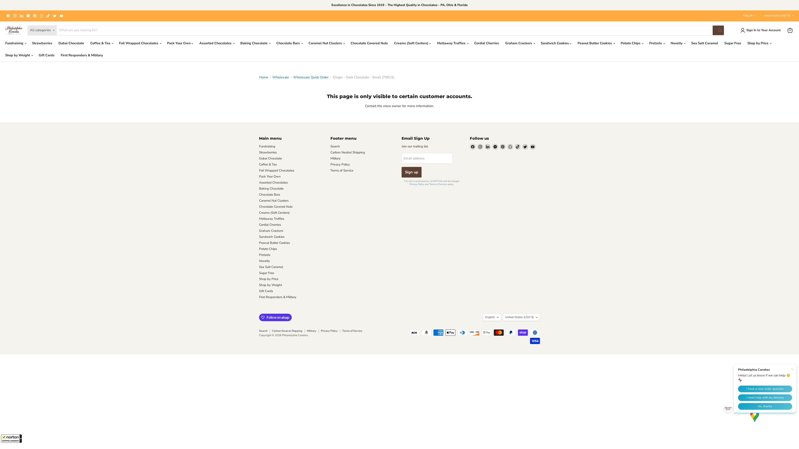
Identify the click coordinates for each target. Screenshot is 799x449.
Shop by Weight (18, 55)
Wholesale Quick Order (311, 77)
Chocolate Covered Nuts (369, 43)
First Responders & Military (82, 55)
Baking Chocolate (254, 43)
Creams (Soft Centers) (411, 43)
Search (335, 146)
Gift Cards (47, 55)
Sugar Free (732, 43)
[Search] (718, 30)
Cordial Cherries (486, 43)
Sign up (411, 172)
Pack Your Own (179, 43)
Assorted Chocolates (215, 43)
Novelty (677, 43)
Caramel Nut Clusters (326, 43)
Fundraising (14, 43)
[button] (11, 438)
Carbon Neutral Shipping (347, 152)
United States (777, 15)
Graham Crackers (519, 43)
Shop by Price (758, 43)
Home (263, 77)
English (747, 15)
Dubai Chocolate (71, 43)
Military (335, 158)
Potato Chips (631, 43)
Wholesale (280, 77)
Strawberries (42, 43)
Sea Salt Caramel (704, 43)
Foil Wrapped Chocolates (139, 43)
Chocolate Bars (288, 43)
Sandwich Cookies (555, 43)
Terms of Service (341, 170)
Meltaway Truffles (451, 43)
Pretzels (656, 43)
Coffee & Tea (100, 43)
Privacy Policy (340, 164)
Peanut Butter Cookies (595, 43)
